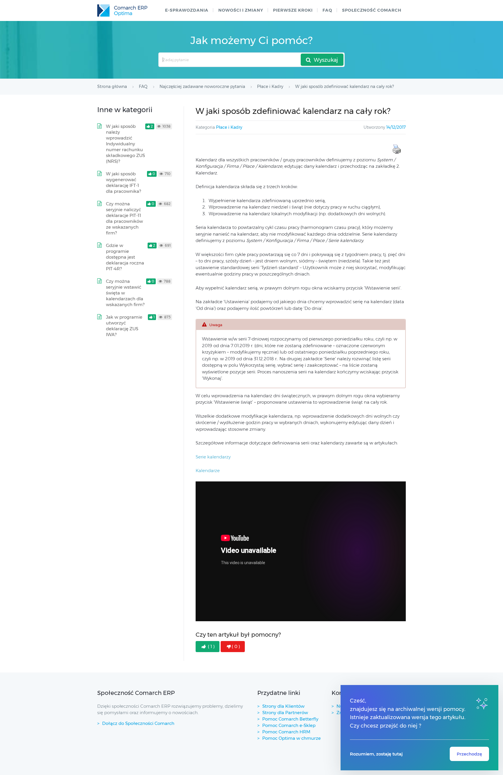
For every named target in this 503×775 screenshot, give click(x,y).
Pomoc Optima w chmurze (291, 738)
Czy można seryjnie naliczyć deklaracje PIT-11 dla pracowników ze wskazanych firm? (124, 218)
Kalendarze (208, 470)
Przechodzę (469, 754)
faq (327, 10)
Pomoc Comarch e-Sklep (289, 725)
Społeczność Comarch (371, 10)
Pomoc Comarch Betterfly (290, 719)
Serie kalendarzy (213, 457)
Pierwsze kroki (293, 10)
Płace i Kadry (229, 127)
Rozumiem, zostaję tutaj (376, 754)
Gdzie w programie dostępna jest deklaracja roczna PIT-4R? (125, 257)
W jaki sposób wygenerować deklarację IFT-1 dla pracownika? (123, 182)
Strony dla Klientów (283, 706)
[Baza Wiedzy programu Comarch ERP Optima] (122, 10)
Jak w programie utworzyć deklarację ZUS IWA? (124, 325)
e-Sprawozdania (186, 10)
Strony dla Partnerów (285, 712)
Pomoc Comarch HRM (286, 732)
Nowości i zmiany (240, 10)
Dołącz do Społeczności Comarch (138, 723)
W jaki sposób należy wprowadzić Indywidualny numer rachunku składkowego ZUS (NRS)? (125, 143)
